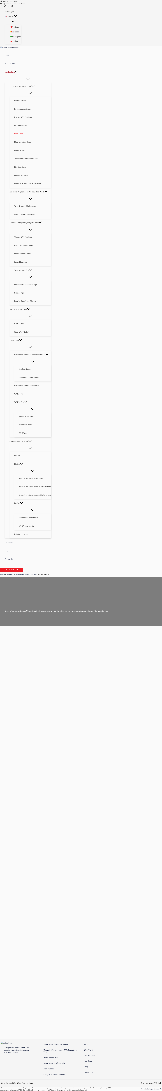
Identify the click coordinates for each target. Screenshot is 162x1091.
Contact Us (88, 1072)
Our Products (89, 1056)
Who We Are (89, 1050)
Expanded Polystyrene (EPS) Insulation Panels (60, 1051)
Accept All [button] (158, 1089)
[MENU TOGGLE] (13, 22)
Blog (86, 1067)
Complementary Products (54, 1074)
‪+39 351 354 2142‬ (10, 1)
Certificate (88, 1061)
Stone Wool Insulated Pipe (55, 1063)
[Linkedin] (12, 6)
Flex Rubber (49, 1069)
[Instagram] (8, 6)
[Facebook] (1, 6)
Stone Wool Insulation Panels (56, 1044)
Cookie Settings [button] (147, 1089)
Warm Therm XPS (51, 1058)
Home (86, 1044)
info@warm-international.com (14, 4)
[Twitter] (5, 6)
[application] (15, 16)
